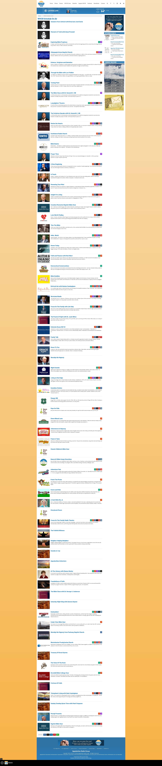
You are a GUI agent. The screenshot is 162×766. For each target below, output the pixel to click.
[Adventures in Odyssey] (44, 432)
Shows (56, 3)
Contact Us (106, 748)
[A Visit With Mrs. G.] (44, 503)
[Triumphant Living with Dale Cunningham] (44, 696)
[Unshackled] (44, 615)
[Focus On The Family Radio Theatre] (44, 523)
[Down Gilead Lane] (44, 422)
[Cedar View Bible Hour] (44, 625)
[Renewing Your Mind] (44, 188)
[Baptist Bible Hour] (44, 727)
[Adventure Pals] (44, 472)
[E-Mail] (99, 42)
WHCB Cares (67, 3)
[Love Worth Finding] (44, 218)
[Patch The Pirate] (44, 483)
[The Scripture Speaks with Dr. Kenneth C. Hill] (44, 116)
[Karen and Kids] (44, 493)
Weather (74, 3)
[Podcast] (101, 42)
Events (61, 3)
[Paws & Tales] (44, 442)
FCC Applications (65, 748)
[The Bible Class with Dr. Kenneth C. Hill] (44, 96)
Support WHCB (82, 3)
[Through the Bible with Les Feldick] (44, 76)
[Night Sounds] (44, 371)
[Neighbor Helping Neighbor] (44, 544)
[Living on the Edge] (44, 381)
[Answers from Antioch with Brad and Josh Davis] (44, 25)
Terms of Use (74, 748)
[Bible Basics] (44, 147)
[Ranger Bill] (44, 401)
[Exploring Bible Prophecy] (44, 45)
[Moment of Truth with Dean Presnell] (44, 35)
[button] (107, 3)
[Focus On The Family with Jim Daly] (44, 310)
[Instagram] (101, 103)
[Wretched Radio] (44, 299)
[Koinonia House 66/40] (44, 330)
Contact (103, 3)
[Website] (97, 52)
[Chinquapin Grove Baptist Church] (44, 55)
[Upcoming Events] (107, 37)
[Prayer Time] (44, 157)
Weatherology (88, 758)
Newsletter (96, 3)
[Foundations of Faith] (44, 584)
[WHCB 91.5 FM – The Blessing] (42, 3)
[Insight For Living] (44, 198)
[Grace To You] (44, 350)
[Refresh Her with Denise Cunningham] (44, 289)
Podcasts (89, 3)
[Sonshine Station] (44, 391)
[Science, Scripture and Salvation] (44, 65)
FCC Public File (56, 748)
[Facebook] (101, 52)
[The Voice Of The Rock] (44, 666)
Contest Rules (92, 748)
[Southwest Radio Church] (44, 137)
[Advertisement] (114, 23)
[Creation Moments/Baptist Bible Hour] (44, 208)
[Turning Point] (69, 11)
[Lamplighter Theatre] (44, 106)
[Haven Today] (44, 249)
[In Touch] (44, 177)
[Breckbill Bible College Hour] (44, 676)
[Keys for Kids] (44, 411)
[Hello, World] (44, 238)
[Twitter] (101, 83)
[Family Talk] (44, 340)
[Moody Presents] (44, 717)
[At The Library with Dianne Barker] (44, 574)
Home (51, 3)
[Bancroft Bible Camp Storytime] (44, 462)
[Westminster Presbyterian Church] (44, 645)
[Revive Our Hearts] (44, 126)
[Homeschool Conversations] (44, 269)
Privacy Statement (83, 748)
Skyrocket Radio (84, 756)
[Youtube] (99, 103)
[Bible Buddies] (44, 279)
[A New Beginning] (44, 167)
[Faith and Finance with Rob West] (44, 259)
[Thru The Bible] (44, 228)
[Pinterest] (101, 195)
